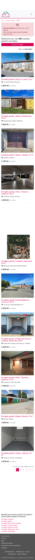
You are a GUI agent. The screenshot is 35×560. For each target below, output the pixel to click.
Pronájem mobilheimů (8, 531)
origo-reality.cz (22, 554)
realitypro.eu (20, 551)
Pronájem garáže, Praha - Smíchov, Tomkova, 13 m (15, 193)
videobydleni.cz (10, 551)
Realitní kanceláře (7, 543)
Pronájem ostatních (10, 20)
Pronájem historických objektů (11, 523)
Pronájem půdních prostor (9, 527)
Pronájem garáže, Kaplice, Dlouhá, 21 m (17, 416)
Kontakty (4, 548)
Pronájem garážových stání (10, 529)
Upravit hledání (18, 44)
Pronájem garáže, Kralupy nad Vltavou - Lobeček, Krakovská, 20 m (16, 340)
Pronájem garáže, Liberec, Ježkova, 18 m (16, 454)
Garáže (18, 20)
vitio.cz (27, 551)
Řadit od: (25, 49)
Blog (2, 541)
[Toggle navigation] (31, 14)
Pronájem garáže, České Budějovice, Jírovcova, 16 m (15, 301)
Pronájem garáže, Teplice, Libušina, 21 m (17, 155)
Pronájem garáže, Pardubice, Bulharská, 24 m (16, 262)
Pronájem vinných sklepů (9, 525)
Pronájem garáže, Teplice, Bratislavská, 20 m (16, 117)
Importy (3, 538)
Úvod (2, 20)
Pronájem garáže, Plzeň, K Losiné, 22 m (17, 79)
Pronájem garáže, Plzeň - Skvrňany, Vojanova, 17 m (15, 379)
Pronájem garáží (6, 521)
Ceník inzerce (5, 536)
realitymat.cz (12, 554)
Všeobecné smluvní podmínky (10, 545)
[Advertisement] (17, 5)
